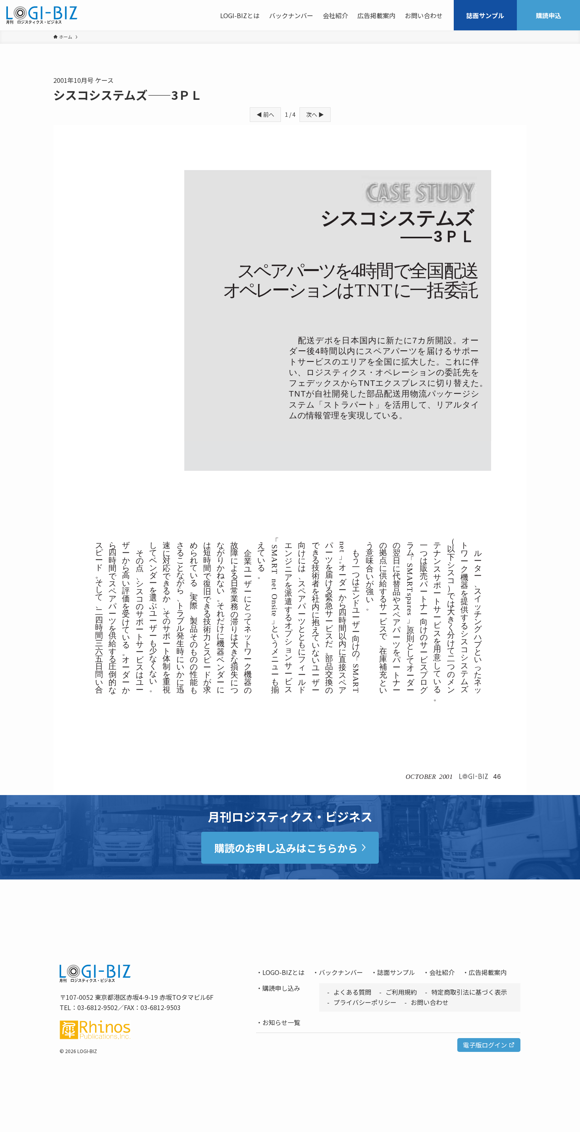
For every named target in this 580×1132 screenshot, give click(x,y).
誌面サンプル (396, 972)
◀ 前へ (265, 114)
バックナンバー (341, 972)
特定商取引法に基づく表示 (469, 992)
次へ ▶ (315, 114)
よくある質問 (352, 992)
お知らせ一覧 (281, 1022)
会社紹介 (442, 972)
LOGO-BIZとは (283, 972)
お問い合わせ (430, 1002)
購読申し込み (281, 988)
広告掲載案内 (488, 972)
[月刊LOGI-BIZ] (41, 15)
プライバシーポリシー (365, 1002)
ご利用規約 (401, 992)
